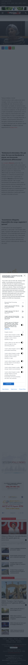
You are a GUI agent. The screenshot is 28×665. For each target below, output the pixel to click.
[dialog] (14, 332)
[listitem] (14, 303)
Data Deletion (5, 389)
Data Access (14, 389)
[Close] (25, 276)
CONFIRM (8, 383)
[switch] (22, 306)
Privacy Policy (22, 389)
